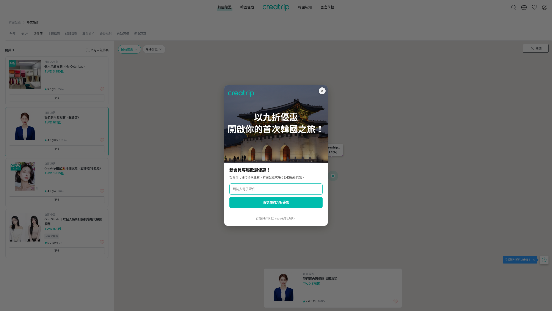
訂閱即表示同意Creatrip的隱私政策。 (276, 218)
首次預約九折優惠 (276, 202)
